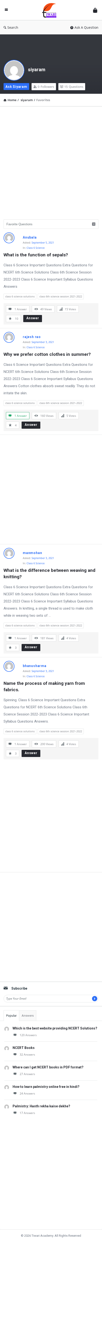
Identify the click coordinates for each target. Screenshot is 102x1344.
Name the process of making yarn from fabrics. (45, 686)
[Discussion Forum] (50, 10)
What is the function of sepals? (36, 255)
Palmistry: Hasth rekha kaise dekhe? (41, 1106)
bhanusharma (34, 666)
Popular (11, 1015)
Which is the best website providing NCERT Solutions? (55, 1028)
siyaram (36, 69)
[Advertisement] (51, 161)
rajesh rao (32, 337)
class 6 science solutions (20, 296)
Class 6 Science (36, 247)
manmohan (32, 553)
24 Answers (27, 1093)
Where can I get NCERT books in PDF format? (48, 1067)
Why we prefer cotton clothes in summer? (47, 354)
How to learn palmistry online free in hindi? (46, 1087)
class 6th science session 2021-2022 (60, 296)
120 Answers (28, 1035)
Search (12, 27)
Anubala (30, 237)
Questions (73, 87)
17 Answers (27, 1113)
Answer (32, 318)
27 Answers (27, 1074)
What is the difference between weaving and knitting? (50, 573)
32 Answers (27, 1055)
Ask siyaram (16, 87)
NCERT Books (24, 1048)
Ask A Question (86, 27)
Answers (28, 1015)
